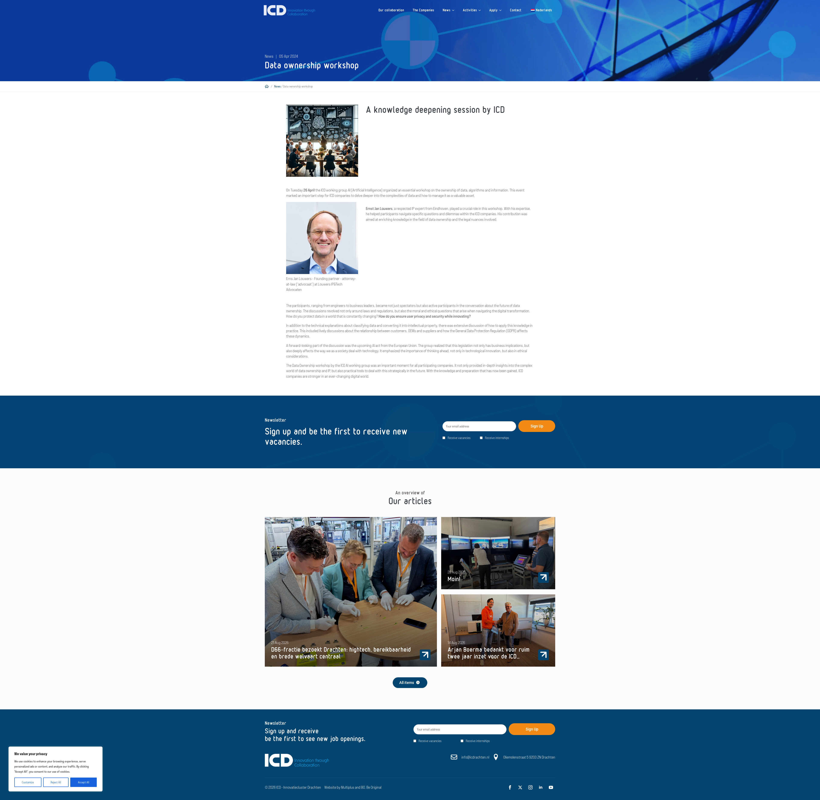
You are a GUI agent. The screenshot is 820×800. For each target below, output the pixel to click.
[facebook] (510, 787)
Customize (28, 782)
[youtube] (551, 787)
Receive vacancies (459, 438)
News (446, 10)
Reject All (56, 782)
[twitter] (520, 787)
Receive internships (497, 438)
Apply (493, 10)
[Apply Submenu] (502, 10)
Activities (470, 10)
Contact (515, 10)
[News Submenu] (454, 10)
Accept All (83, 782)
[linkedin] (540, 787)
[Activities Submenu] (481, 10)
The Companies (423, 10)
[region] (55, 769)
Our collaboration (391, 10)
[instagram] (530, 787)
